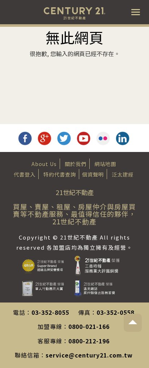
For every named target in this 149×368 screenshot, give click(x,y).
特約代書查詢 (59, 174)
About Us (44, 164)
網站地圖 (105, 164)
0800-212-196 (89, 341)
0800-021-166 (89, 326)
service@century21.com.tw (89, 355)
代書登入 (24, 174)
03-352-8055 (50, 312)
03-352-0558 (115, 312)
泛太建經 (122, 174)
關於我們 (75, 164)
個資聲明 (93, 174)
